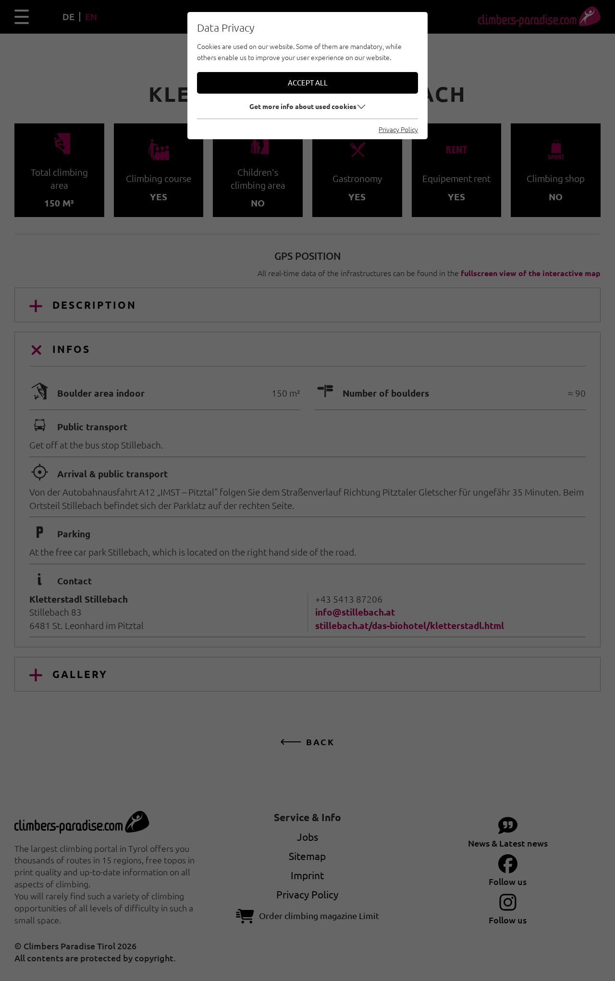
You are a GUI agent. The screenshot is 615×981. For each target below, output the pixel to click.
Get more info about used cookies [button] (303, 106)
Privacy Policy (398, 129)
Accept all (308, 82)
